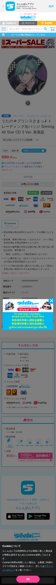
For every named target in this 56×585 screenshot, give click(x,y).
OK (28, 579)
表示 (51, 6)
